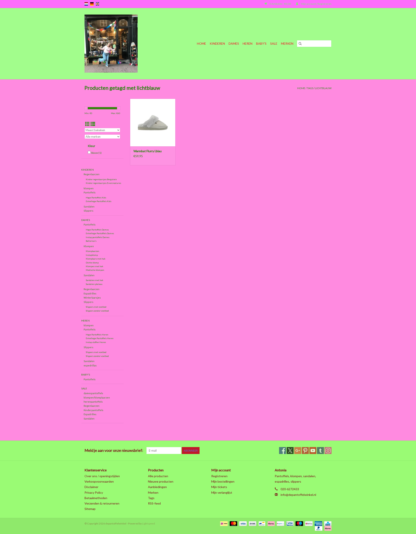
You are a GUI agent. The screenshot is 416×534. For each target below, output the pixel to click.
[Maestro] (299, 523)
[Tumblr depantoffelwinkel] (320, 450)
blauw (96, 152)
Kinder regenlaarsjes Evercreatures (103, 183)
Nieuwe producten (160, 481)
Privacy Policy (93, 492)
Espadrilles (90, 293)
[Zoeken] (300, 43)
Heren (247, 43)
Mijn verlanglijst (221, 492)
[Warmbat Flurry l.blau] (153, 122)
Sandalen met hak (94, 280)
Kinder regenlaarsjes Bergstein (101, 179)
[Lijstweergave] (93, 124)
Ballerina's (91, 241)
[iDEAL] (223, 523)
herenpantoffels (93, 401)
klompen (89, 188)
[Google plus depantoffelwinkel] (297, 450)
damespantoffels (93, 393)
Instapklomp (92, 255)
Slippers (88, 210)
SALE (273, 43)
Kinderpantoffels (93, 410)
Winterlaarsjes (92, 297)
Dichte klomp (92, 262)
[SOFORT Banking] (270, 523)
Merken (287, 43)
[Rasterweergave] (87, 124)
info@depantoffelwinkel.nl (298, 494)
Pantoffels (90, 192)
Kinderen (217, 43)
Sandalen (89, 206)
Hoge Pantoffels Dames (97, 229)
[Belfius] (308, 523)
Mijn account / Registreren (316, 3)
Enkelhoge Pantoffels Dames (100, 233)
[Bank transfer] (252, 523)
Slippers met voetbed (96, 306)
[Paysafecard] (279, 523)
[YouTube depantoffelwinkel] (312, 450)
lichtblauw (323, 88)
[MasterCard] (233, 523)
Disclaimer (91, 487)
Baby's (261, 43)
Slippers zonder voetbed (97, 310)
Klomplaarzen (92, 251)
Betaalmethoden (95, 498)
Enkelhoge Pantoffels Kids (98, 201)
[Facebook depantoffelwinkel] (282, 450)
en (97, 4)
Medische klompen (95, 270)
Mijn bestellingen (222, 481)
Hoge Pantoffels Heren (97, 334)
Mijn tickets (219, 487)
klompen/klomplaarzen (97, 397)
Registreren (219, 476)
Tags (310, 88)
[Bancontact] (261, 523)
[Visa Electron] (289, 523)
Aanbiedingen (157, 487)
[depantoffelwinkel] (119, 44)
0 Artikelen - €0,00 (280, 3)
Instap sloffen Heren (96, 342)
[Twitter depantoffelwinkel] (290, 450)
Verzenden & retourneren (101, 503)
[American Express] (318, 523)
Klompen (89, 246)
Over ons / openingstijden (102, 476)
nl (86, 4)
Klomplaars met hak (95, 258)
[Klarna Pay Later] (327, 528)
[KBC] (327, 523)
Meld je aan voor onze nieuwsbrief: (113, 450)
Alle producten (158, 476)
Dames (234, 43)
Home (201, 43)
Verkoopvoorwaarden (99, 481)
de (92, 4)
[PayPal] (318, 528)
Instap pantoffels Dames (97, 237)
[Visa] (242, 523)
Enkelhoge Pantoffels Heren (100, 338)
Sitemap (90, 509)
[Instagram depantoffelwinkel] (328, 450)
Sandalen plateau (94, 284)
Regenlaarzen (91, 174)
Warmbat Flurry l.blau (147, 151)
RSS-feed (154, 503)
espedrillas (90, 365)
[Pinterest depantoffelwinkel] (305, 450)
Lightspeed (148, 523)
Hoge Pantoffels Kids (96, 197)
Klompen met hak (94, 266)
